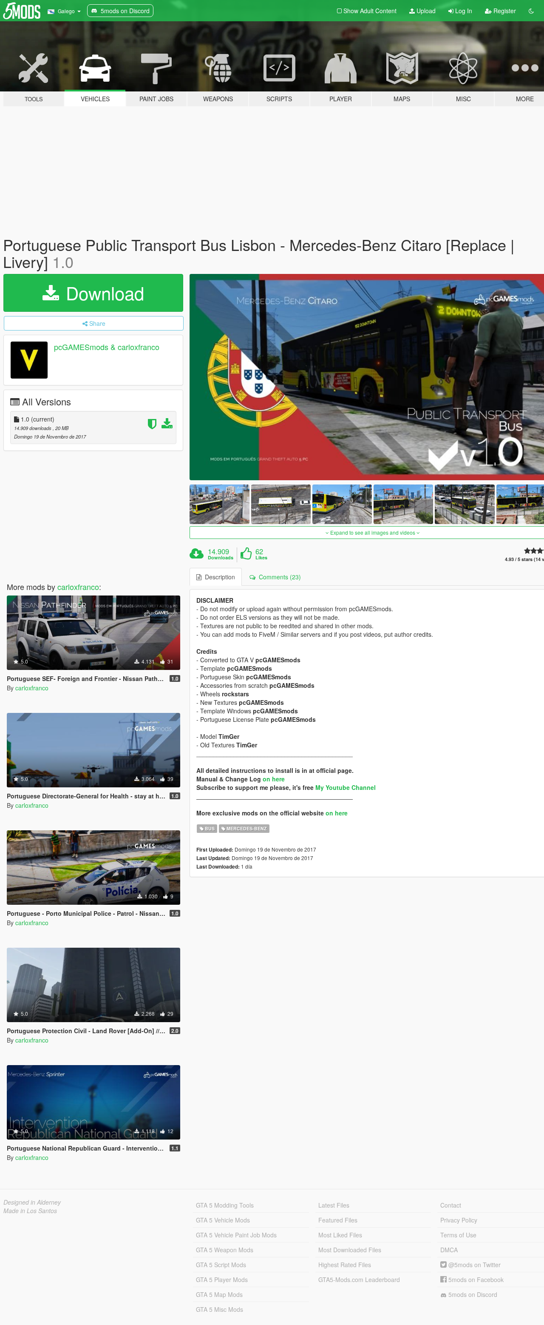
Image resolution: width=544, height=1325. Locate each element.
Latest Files (333, 1205)
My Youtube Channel (345, 787)
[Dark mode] (531, 10)
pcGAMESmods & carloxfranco (106, 347)
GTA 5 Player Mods (222, 1279)
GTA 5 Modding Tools (225, 1205)
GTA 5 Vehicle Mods (223, 1220)
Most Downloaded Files (349, 1249)
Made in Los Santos (30, 1210)
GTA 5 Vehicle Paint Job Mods (236, 1235)
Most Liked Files (340, 1235)
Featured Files (337, 1220)
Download (102, 292)
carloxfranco (78, 586)
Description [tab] (218, 577)
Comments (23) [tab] (278, 577)
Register (504, 10)
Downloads (220, 557)
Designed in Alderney (32, 1202)
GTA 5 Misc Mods (219, 1309)
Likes (261, 557)
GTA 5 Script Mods (221, 1264)
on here (274, 779)
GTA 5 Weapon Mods (224, 1249)
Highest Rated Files (344, 1264)
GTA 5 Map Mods (219, 1294)
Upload (425, 10)
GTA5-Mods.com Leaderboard (359, 1279)
